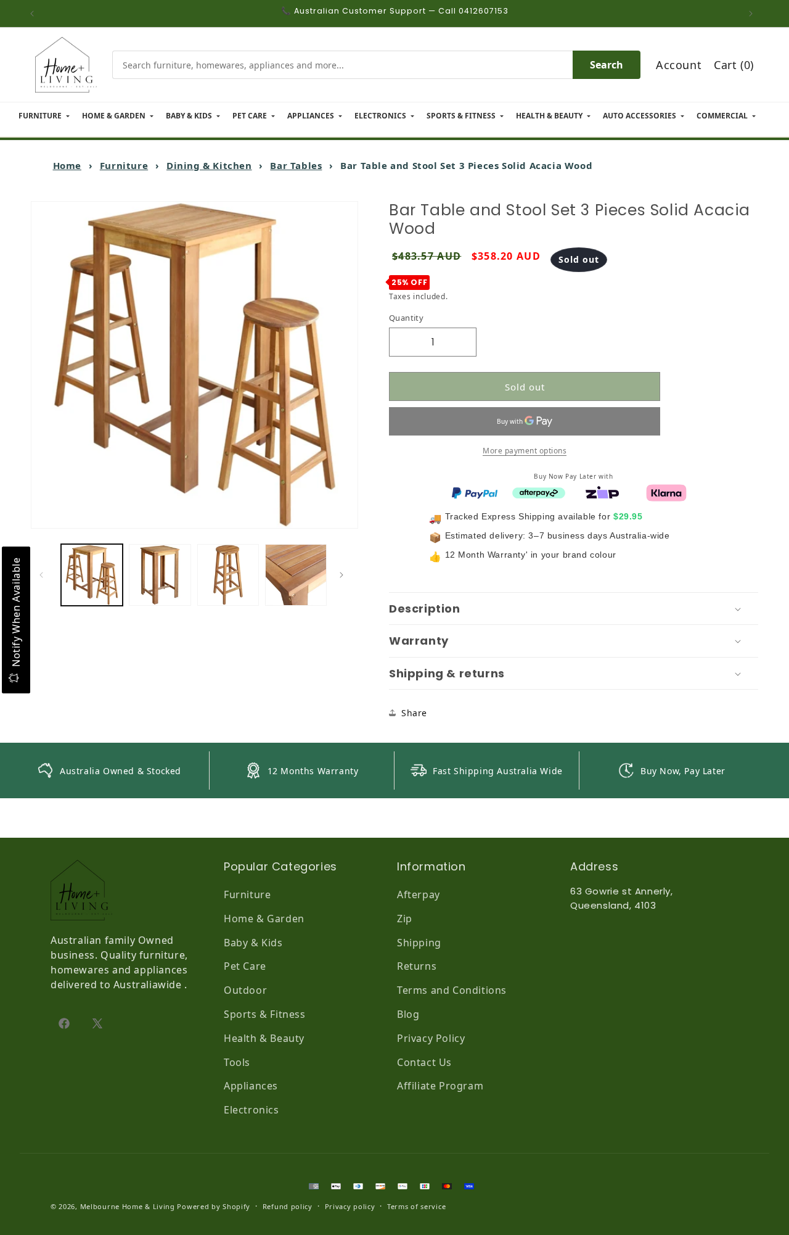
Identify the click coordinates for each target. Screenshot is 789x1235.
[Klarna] (666, 491)
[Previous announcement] (35, 13)
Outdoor (245, 990)
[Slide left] (44, 575)
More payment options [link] (524, 450)
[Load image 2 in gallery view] (159, 575)
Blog (408, 1014)
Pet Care (245, 966)
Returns (416, 966)
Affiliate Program (440, 1085)
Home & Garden (264, 918)
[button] (573, 609)
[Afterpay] (538, 491)
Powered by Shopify (213, 1206)
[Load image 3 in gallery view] (228, 575)
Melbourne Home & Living (127, 1206)
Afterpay (418, 894)
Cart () (734, 64)
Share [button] (414, 713)
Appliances (251, 1085)
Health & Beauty (264, 1038)
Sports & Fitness (265, 1014)
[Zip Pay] (602, 491)
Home (67, 165)
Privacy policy (350, 1206)
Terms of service (416, 1206)
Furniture (124, 165)
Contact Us (424, 1062)
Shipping (419, 942)
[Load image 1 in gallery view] (92, 575)
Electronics (251, 1110)
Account (678, 64)
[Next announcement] (753, 13)
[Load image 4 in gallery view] (296, 575)
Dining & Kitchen (209, 165)
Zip (404, 918)
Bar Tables (296, 165)
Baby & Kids (253, 942)
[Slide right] (344, 575)
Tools (237, 1062)
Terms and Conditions (452, 990)
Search (606, 65)
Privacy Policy (431, 1038)
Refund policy (288, 1206)
